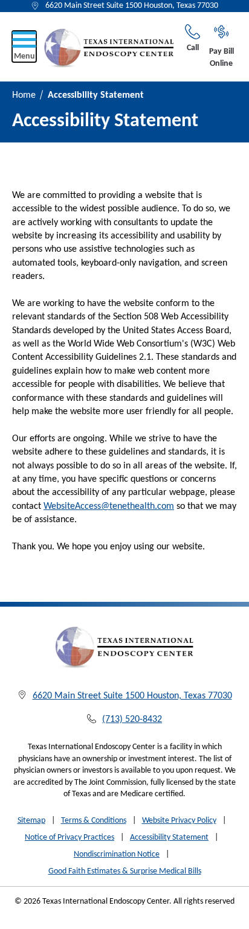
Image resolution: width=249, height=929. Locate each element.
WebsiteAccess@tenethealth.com (109, 506)
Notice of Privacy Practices (69, 837)
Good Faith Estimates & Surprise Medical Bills (124, 871)
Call (193, 48)
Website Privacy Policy (179, 820)
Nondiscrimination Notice (117, 854)
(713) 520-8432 (132, 719)
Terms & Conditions (93, 820)
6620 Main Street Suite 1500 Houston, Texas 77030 (131, 5)
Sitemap (31, 820)
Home (24, 95)
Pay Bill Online (221, 57)
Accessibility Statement (169, 837)
